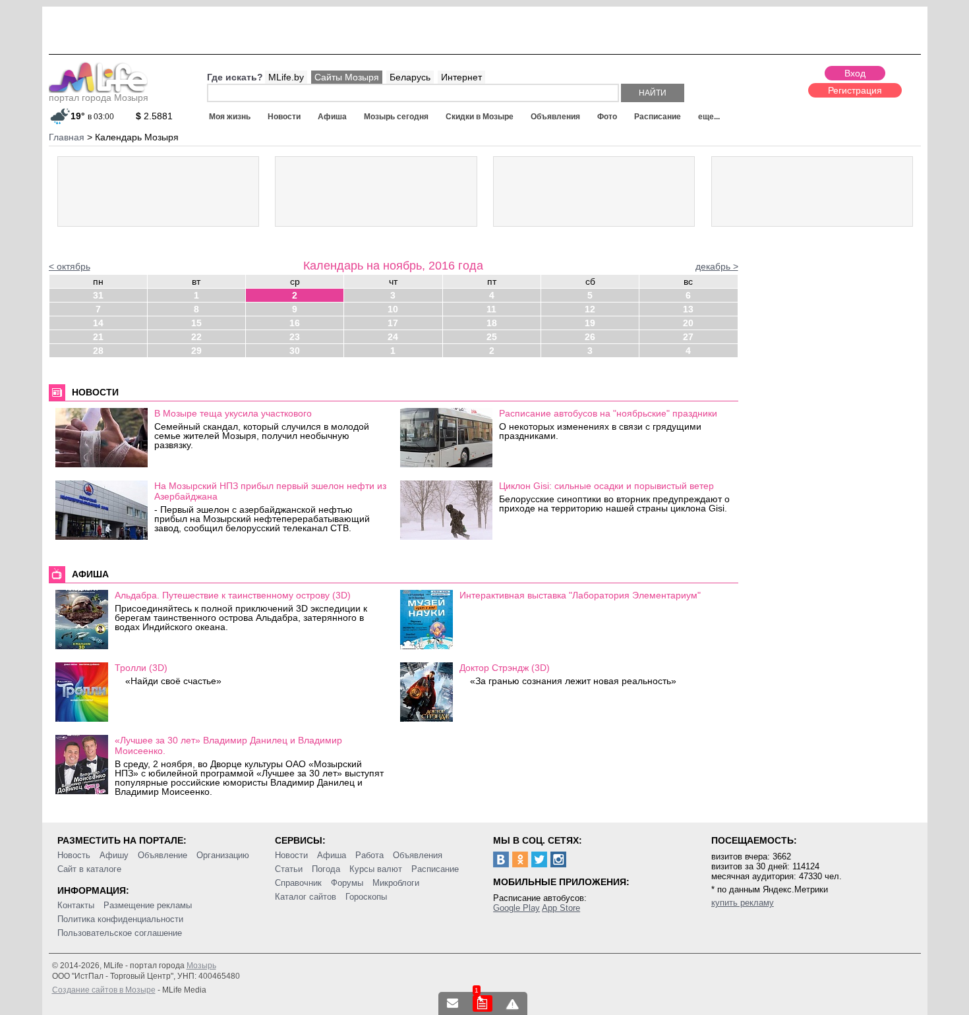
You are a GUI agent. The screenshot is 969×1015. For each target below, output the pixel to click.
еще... (709, 116)
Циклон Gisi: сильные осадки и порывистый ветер (606, 485)
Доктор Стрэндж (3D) (504, 667)
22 (196, 337)
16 (294, 323)
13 (688, 309)
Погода (326, 869)
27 (688, 337)
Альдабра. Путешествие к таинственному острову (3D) (233, 595)
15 (196, 323)
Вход (855, 73)
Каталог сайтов (305, 897)
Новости (284, 116)
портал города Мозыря (98, 97)
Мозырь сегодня (396, 116)
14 (98, 323)
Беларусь (410, 77)
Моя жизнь (229, 116)
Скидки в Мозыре (480, 116)
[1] (482, 1003)
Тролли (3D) (141, 667)
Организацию (222, 855)
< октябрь (69, 266)
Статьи (289, 869)
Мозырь (201, 965)
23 (294, 337)
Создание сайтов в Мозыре (104, 990)
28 (98, 350)
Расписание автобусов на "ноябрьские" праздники (608, 413)
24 (393, 337)
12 (590, 309)
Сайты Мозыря (346, 77)
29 (196, 350)
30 (294, 350)
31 (98, 295)
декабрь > (716, 266)
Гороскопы (366, 897)
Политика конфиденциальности (120, 919)
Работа (369, 855)
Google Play (516, 908)
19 (590, 323)
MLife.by (286, 77)
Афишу (114, 855)
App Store (561, 908)
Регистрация (855, 90)
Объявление (162, 855)
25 (491, 337)
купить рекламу (742, 903)
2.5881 (154, 116)
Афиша (332, 116)
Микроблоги (395, 883)
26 (590, 337)
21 (98, 337)
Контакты (75, 905)
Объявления (555, 116)
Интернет (461, 77)
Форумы (347, 883)
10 (393, 309)
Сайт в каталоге (89, 869)
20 (688, 323)
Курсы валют (375, 869)
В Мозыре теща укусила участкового (233, 413)
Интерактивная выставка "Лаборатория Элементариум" (580, 595)
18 (491, 323)
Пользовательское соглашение (119, 933)
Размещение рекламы (147, 905)
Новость (73, 855)
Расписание (657, 116)
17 (393, 323)
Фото (607, 116)
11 (491, 309)
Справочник (298, 883)
